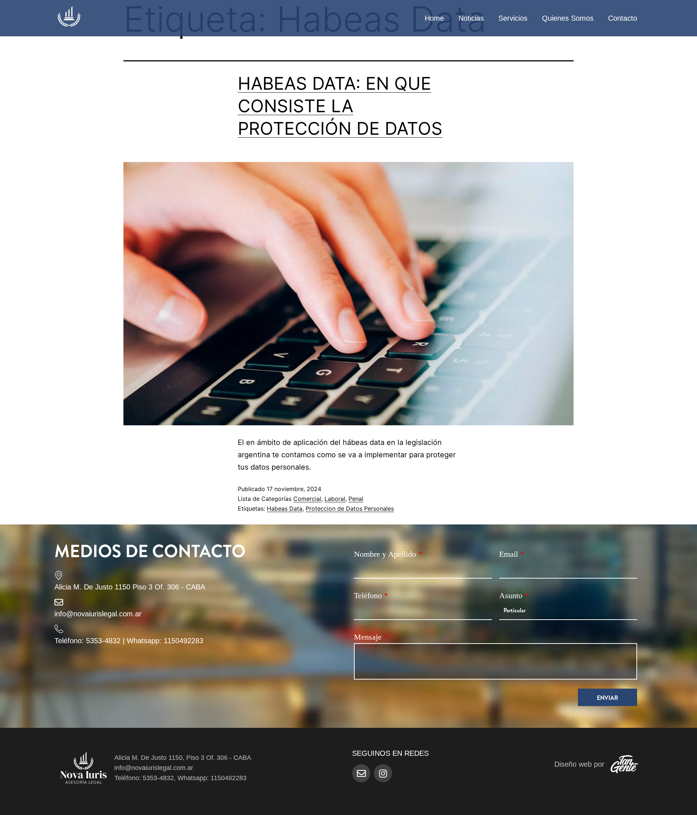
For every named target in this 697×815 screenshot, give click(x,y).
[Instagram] (383, 773)
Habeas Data (284, 508)
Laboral (335, 498)
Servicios (512, 18)
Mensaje (371, 636)
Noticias (471, 18)
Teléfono (371, 595)
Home (434, 18)
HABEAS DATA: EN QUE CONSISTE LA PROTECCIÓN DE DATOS (340, 106)
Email (511, 554)
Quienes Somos (568, 18)
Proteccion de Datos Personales (350, 508)
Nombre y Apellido (388, 554)
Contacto (622, 18)
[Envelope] (361, 773)
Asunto (514, 595)
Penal (355, 498)
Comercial (307, 498)
